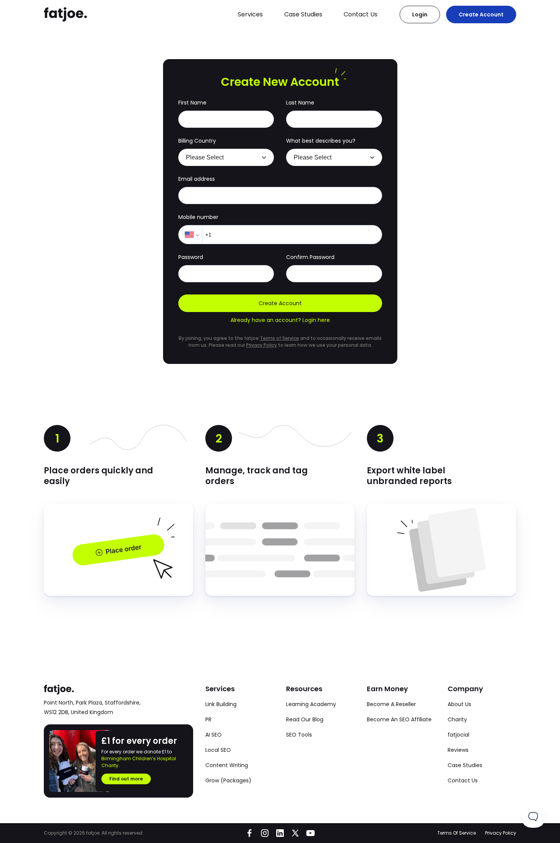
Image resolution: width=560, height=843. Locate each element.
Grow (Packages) (228, 780)
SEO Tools (299, 734)
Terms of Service (279, 338)
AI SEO (213, 734)
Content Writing (226, 765)
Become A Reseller (391, 704)
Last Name (300, 102)
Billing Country (197, 141)
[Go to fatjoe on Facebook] (249, 833)
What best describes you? (320, 141)
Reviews (458, 750)
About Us (459, 704)
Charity (457, 719)
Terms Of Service (456, 833)
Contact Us (361, 14)
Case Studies (303, 14)
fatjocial (458, 734)
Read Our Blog (304, 719)
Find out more (126, 778)
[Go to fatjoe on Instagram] (264, 833)
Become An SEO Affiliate (399, 719)
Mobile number (198, 217)
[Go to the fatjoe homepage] (66, 14)
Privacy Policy (261, 345)
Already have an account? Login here (280, 320)
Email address (196, 179)
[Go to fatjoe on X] (295, 833)
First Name (192, 102)
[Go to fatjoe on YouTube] (310, 833)
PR (208, 719)
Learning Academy (311, 704)
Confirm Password (310, 257)
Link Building (221, 704)
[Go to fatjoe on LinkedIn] (280, 833)
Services (250, 14)
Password (190, 257)
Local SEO (218, 750)
